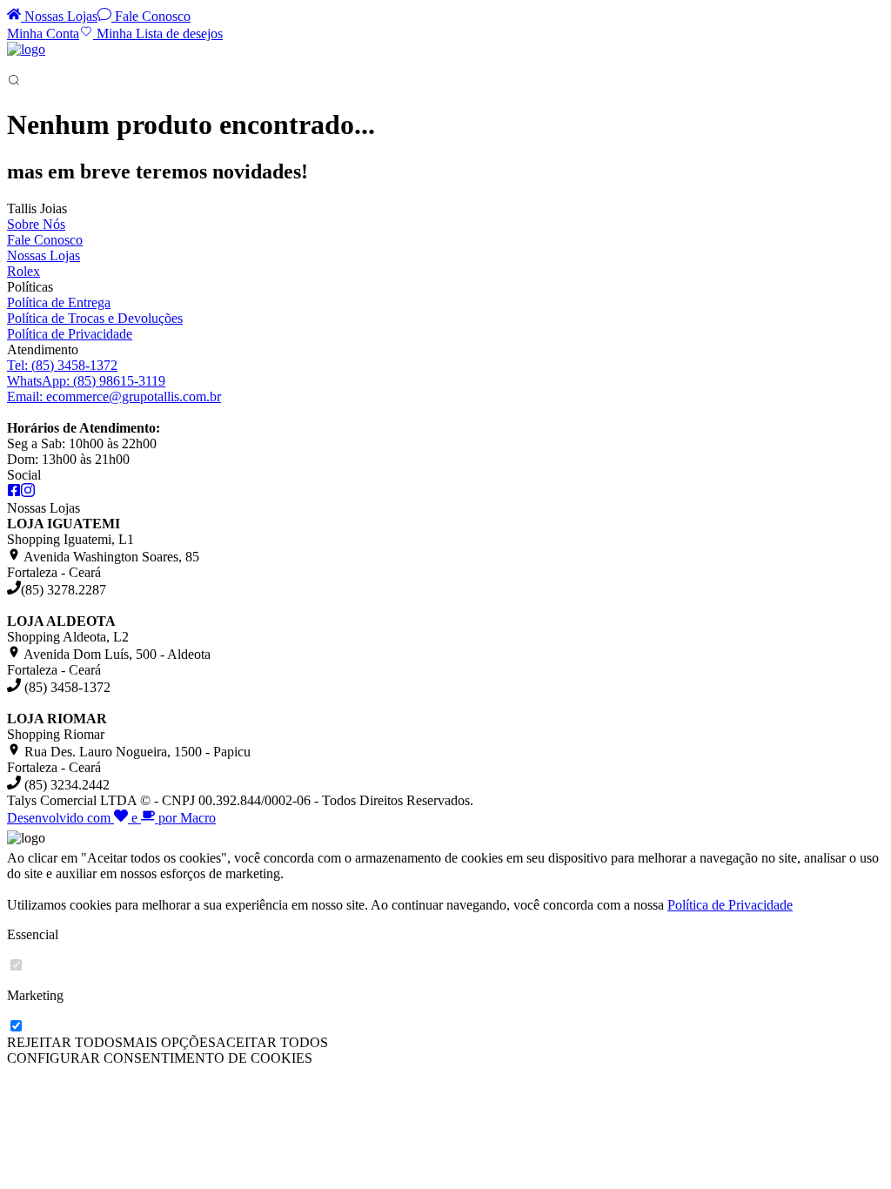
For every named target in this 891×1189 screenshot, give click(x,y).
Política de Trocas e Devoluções (95, 318)
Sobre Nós (36, 224)
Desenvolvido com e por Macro (111, 817)
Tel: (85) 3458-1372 (62, 365)
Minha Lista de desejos (158, 33)
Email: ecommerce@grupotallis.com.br (114, 396)
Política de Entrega (59, 302)
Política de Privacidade (69, 333)
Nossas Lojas (59, 16)
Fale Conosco (151, 16)
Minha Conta (43, 33)
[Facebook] (14, 492)
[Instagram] (28, 492)
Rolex (23, 271)
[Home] (26, 49)
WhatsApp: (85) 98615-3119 (86, 380)
